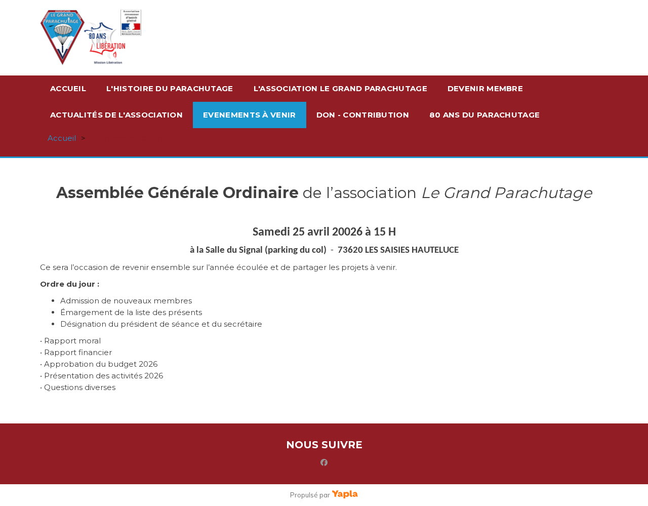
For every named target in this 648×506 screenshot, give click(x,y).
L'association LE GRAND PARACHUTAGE (340, 88)
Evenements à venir (249, 115)
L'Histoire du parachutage (169, 88)
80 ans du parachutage (484, 115)
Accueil (68, 88)
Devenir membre (485, 88)
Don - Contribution (362, 115)
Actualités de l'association (116, 115)
